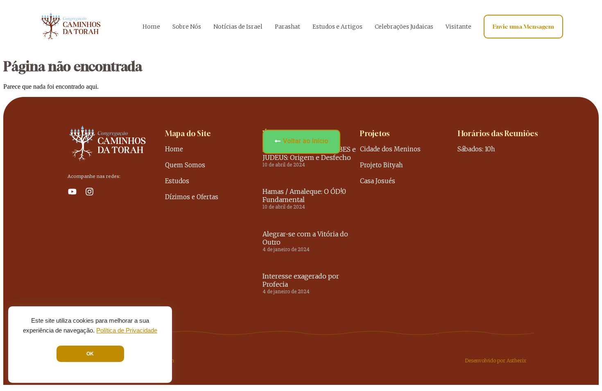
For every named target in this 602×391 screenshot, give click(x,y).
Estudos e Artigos (337, 26)
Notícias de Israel (238, 26)
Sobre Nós (186, 26)
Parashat (287, 26)
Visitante (458, 26)
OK (90, 354)
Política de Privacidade (126, 330)
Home (151, 26)
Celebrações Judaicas (404, 26)
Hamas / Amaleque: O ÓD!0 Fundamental (304, 195)
